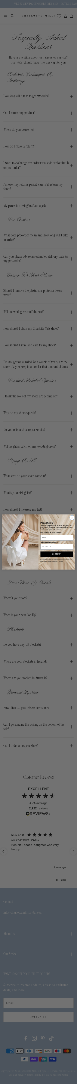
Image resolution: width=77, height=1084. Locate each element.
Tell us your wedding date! (49, 542)
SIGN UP (56, 554)
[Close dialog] (72, 517)
